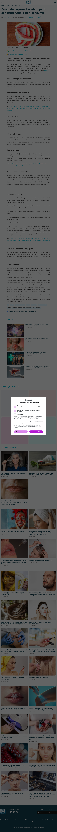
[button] (28, 414)
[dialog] (28, 416)
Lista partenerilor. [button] (39, 421)
